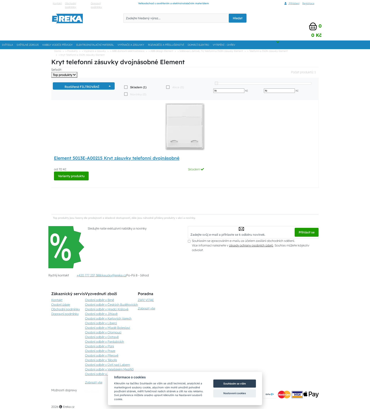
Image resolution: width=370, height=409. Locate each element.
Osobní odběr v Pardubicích (104, 341)
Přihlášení (293, 3)
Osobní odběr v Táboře (101, 360)
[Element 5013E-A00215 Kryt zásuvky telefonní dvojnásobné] (185, 126)
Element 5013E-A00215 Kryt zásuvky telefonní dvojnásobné (116, 158)
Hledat (237, 18)
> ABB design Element (161, 50)
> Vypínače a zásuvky (94, 50)
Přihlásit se (306, 232)
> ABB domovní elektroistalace (127, 50)
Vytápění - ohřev (224, 44)
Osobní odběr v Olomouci (103, 332)
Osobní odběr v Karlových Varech (108, 318)
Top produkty (63, 75)
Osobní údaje (60, 304)
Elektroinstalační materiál (95, 44)
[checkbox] (134, 87)
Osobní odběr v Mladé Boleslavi (107, 328)
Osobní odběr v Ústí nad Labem (107, 365)
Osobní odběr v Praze (100, 351)
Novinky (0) (138, 94)
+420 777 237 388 (89, 275)
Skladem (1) (138, 87)
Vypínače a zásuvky (131, 44)
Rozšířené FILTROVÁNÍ (83, 87)
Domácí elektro (198, 44)
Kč (246, 90)
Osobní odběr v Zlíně (99, 374)
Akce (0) (178, 87)
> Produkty (71, 50)
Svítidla (7, 44)
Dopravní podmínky (96, 5)
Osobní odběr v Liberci (101, 323)
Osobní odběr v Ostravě (102, 337)
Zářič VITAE (146, 300)
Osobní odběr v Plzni (99, 346)
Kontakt (57, 3)
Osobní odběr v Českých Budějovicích (111, 304)
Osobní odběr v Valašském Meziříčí (109, 369)
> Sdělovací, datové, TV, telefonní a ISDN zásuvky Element (210, 50)
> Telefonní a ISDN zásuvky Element (267, 50)
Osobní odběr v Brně (99, 300)
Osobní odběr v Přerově (101, 355)
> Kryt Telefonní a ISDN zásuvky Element (82, 54)
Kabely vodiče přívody (57, 44)
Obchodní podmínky (70, 5)
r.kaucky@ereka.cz (113, 275)
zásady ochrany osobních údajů (251, 245)
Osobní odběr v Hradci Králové (106, 309)
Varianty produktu (71, 176)
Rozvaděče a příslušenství (166, 44)
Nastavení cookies (234, 393)
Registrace (308, 3)
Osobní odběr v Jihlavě (101, 314)
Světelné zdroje (28, 44)
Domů (57, 50)
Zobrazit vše (93, 382)
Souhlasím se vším (234, 383)
